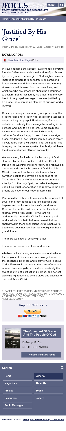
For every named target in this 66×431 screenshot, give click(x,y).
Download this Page (19, 60)
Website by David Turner (51, 419)
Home (5, 19)
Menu (51, 5)
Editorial (14, 19)
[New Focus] (15, 5)
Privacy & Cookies (32, 419)
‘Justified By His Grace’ (33, 19)
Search (61, 5)
